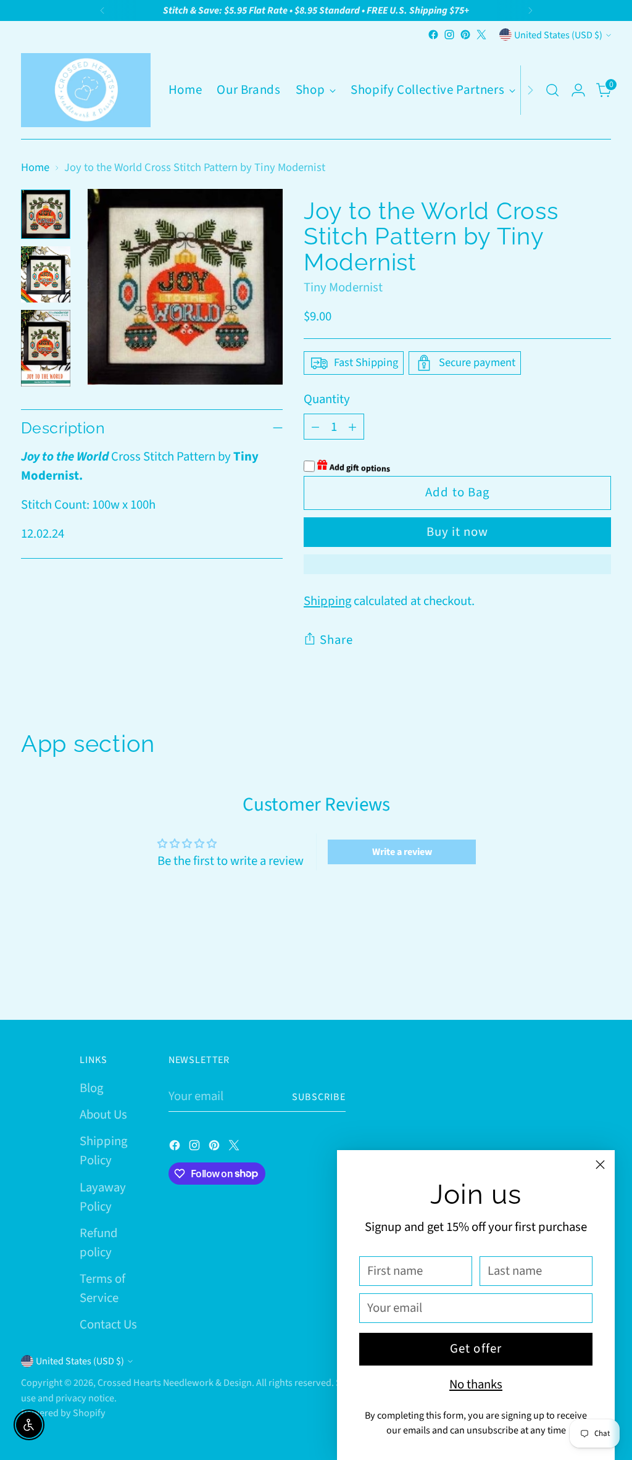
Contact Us (108, 1324)
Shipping (327, 601)
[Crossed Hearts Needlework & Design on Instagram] (449, 34)
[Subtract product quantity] (315, 426)
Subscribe (319, 1097)
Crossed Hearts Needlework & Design (175, 1382)
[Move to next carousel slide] (600, 977)
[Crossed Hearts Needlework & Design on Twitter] (481, 34)
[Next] (530, 10)
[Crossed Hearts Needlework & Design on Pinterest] (465, 34)
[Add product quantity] (352, 426)
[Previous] (102, 10)
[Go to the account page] (578, 90)
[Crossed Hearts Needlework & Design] (86, 90)
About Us (103, 1115)
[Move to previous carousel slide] (572, 977)
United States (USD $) (558, 35)
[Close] (600, 1164)
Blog (91, 1088)
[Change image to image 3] (45, 348)
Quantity (327, 399)
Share (336, 640)
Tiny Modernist (343, 287)
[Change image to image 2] (45, 274)
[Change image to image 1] (45, 214)
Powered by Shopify (63, 1413)
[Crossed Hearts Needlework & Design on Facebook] (433, 34)
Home (35, 167)
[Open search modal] (552, 90)
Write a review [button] (402, 852)
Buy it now (457, 532)
